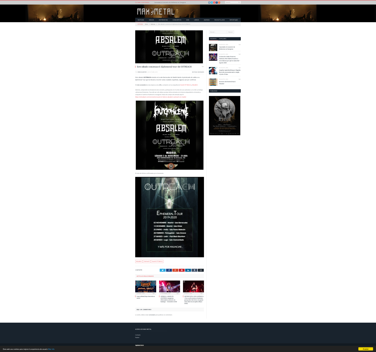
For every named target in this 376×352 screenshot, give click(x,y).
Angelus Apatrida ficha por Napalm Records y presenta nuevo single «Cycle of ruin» (230, 72)
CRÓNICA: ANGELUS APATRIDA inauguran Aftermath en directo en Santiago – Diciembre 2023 (168, 298)
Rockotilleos (219, 20)
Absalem (194, 85)
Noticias (141, 20)
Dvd (187, 20)
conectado (152, 314)
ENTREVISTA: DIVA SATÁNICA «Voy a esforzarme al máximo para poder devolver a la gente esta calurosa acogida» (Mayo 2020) (194, 299)
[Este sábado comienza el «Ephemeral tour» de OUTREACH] (169, 47)
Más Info (51, 349)
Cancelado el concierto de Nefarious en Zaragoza (227, 48)
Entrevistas (163, 20)
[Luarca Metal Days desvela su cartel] (145, 287)
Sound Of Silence (185, 85)
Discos (151, 20)
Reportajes (234, 20)
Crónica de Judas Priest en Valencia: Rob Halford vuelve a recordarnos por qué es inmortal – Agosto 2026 (176, 2)
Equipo (137, 337)
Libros (196, 20)
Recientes (213, 39)
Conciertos (177, 20)
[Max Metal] (156, 11)
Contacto (138, 334)
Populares (222, 39)
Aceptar (366, 349)
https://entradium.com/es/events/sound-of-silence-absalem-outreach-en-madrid (159, 97)
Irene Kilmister (142, 72)
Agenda (207, 20)
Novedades (201, 72)
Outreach (146, 261)
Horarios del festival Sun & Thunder (227, 83)
